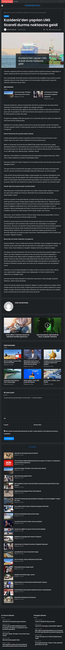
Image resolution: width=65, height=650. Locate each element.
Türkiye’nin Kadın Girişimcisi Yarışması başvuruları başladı (52, 362)
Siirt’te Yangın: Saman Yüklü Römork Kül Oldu (12, 361)
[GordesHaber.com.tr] (32, 5)
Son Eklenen (32, 447)
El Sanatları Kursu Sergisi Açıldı (23, 567)
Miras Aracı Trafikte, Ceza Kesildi (52, 381)
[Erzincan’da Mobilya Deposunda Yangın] (8, 516)
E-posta (6, 424)
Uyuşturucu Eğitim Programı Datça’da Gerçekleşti (29, 529)
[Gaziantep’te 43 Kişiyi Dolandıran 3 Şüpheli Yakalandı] (38, 94)
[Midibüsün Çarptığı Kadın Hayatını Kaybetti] (8, 539)
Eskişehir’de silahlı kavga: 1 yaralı (24, 574)
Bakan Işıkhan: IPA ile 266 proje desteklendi (31, 381)
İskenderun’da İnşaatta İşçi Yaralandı (26, 453)
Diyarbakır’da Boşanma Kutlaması (25, 597)
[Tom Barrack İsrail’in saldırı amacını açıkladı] (8, 524)
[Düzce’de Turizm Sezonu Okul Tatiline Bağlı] (12, 374)
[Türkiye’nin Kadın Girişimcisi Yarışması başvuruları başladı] (52, 354)
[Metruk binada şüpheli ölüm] (8, 478)
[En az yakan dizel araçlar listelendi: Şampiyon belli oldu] (8, 508)
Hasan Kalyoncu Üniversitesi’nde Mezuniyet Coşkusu (30, 582)
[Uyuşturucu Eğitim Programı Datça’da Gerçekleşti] (8, 531)
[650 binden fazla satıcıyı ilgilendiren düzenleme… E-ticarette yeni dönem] (32, 354)
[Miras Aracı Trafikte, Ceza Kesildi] (52, 374)
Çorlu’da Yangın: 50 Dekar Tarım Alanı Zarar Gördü (27, 1)
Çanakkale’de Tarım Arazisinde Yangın (26, 552)
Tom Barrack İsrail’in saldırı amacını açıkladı (28, 521)
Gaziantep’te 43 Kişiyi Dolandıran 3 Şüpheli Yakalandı (51, 94)
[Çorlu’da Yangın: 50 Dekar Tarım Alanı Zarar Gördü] (8, 94)
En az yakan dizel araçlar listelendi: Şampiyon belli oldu (31, 506)
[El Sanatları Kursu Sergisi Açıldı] (8, 569)
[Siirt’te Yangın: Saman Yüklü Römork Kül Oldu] (12, 354)
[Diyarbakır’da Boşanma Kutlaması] (8, 600)
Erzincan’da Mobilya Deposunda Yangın (26, 514)
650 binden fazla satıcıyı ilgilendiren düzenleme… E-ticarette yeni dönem (32, 362)
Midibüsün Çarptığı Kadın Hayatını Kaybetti (27, 537)
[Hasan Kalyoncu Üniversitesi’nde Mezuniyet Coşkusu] (8, 584)
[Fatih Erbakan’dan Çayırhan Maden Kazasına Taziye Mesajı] (8, 592)
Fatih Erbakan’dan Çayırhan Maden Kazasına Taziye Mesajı (32, 590)
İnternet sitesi (37, 424)
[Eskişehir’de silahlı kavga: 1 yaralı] (8, 577)
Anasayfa (7, 12)
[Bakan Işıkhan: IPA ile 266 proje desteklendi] (32, 374)
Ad (5, 418)
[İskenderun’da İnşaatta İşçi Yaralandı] (8, 455)
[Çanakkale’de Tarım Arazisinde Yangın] (8, 554)
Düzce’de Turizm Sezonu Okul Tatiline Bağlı (11, 381)
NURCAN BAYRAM (11, 29)
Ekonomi (13, 12)
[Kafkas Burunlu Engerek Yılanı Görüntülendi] (8, 493)
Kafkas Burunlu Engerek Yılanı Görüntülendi (27, 491)
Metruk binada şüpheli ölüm (23, 476)
